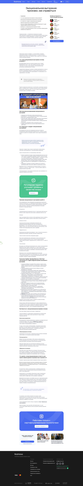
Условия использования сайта (48, 461)
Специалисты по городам (35, 469)
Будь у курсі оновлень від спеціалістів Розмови (27, 436)
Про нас (31, 461)
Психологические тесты (35, 471)
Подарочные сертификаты (35, 473)
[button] (23, 1)
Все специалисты (33, 463)
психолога (32, 296)
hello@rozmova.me (60, 461)
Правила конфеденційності (27, 443)
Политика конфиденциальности (49, 463)
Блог (31, 475)
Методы (31, 465)
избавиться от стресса (37, 321)
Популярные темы (33, 467)
